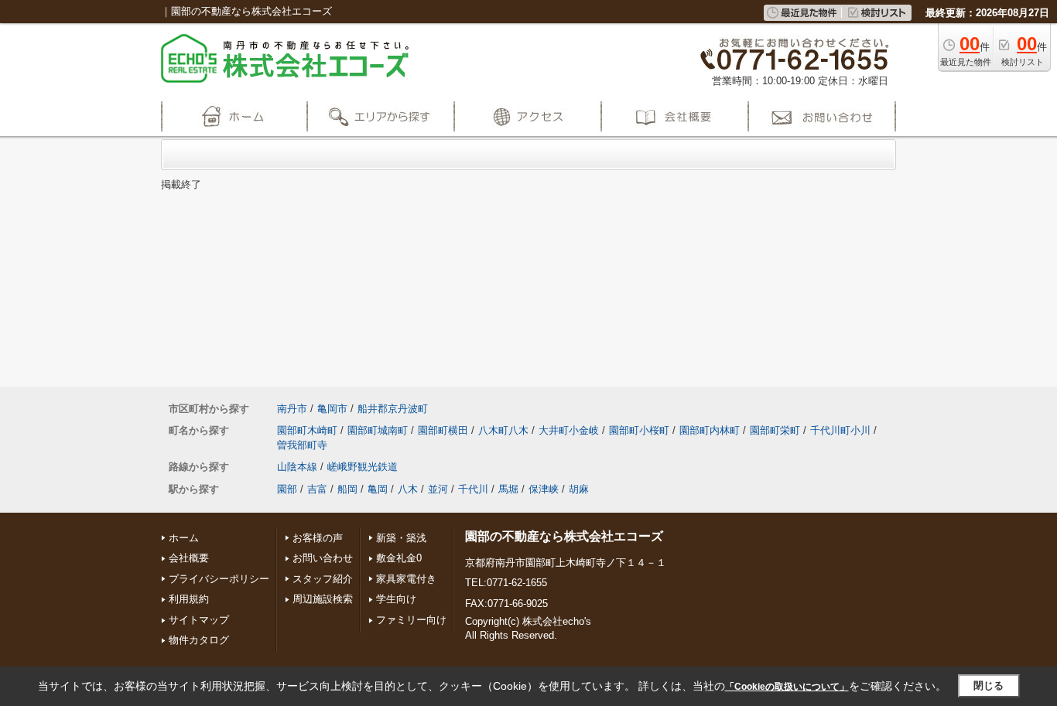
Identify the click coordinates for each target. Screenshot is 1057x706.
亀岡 (378, 489)
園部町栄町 (775, 430)
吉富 (317, 489)
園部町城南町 (377, 430)
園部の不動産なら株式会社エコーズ (564, 536)
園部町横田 (443, 430)
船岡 (347, 489)
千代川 (473, 489)
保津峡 (543, 489)
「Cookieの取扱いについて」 (787, 686)
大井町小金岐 (569, 430)
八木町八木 (503, 430)
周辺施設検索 (322, 599)
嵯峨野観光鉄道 (362, 466)
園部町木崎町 (307, 430)
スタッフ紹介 (322, 579)
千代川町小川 (840, 430)
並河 (438, 489)
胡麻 (579, 489)
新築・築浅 (401, 538)
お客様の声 (317, 538)
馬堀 (508, 489)
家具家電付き (406, 579)
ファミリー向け (411, 620)
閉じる (988, 685)
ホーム (184, 538)
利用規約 (189, 599)
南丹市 (292, 408)
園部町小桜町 (639, 430)
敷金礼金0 (399, 558)
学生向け (396, 599)
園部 (287, 489)
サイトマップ (199, 620)
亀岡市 (332, 408)
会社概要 (189, 558)
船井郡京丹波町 (392, 408)
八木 (408, 489)
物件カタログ (199, 640)
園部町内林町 (709, 430)
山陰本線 (297, 466)
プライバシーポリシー (219, 579)
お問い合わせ (322, 558)
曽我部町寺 (302, 445)
